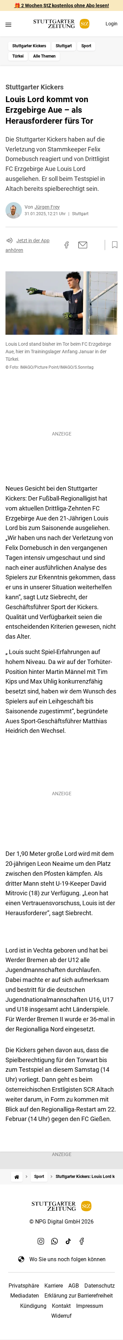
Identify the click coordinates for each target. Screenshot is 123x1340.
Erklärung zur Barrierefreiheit (78, 1295)
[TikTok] (68, 1241)
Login (112, 23)
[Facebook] (82, 1241)
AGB (73, 1285)
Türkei (18, 56)
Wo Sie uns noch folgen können (67, 1259)
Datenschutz (99, 1285)
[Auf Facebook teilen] (66, 245)
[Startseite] (17, 1177)
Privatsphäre (24, 1285)
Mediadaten (24, 1295)
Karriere (53, 1285)
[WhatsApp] (54, 1241)
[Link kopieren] (54, 245)
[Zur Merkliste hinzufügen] (113, 245)
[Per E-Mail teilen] (83, 245)
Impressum (89, 1306)
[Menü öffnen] (8, 24)
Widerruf (61, 1316)
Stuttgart (64, 46)
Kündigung (33, 1306)
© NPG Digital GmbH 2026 (61, 1221)
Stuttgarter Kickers (29, 46)
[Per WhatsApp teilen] (95, 245)
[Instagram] (41, 1241)
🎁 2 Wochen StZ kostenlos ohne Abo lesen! (61, 5)
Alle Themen (44, 56)
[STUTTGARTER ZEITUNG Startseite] (61, 24)
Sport (86, 46)
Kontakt (61, 1306)
